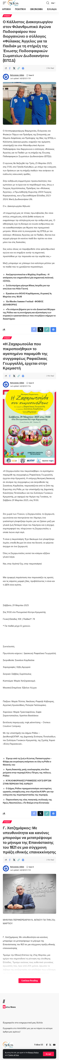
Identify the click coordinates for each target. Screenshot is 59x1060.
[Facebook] (46, 1045)
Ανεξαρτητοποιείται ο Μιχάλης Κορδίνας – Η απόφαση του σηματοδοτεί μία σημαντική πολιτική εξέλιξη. (28, 277)
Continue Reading (29, 980)
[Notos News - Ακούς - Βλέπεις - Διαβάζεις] (13, 3)
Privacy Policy (33, 1052)
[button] (48, 1054)
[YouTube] (54, 1045)
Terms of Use (13, 1055)
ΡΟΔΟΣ (7, 16)
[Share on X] (14, 68)
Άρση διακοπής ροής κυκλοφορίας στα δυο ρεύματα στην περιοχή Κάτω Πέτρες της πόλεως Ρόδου (27, 772)
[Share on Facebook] (10, 68)
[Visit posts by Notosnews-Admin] (6, 77)
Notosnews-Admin (17, 75)
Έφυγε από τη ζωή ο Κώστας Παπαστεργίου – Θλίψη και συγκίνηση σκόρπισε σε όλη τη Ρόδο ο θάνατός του (27, 761)
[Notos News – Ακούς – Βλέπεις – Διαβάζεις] (8, 1045)
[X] (50, 1045)
